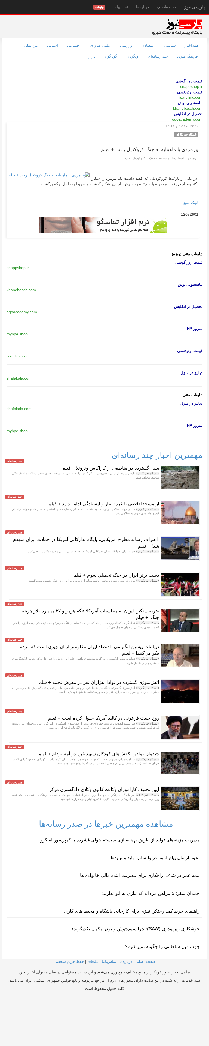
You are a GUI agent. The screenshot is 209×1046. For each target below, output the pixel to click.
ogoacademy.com (187, 119)
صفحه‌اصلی (166, 7)
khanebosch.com (187, 108)
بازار (92, 56)
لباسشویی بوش (190, 103)
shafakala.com (19, 378)
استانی (52, 45)
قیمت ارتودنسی (189, 92)
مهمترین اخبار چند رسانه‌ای (157, 454)
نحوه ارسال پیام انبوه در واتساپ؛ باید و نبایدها (155, 857)
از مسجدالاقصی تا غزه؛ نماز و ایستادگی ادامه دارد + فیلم (103, 503)
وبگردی (133, 56)
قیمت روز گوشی (188, 81)
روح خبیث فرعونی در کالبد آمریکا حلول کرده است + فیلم (103, 718)
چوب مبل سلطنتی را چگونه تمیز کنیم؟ (162, 946)
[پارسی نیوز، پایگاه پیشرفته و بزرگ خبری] (177, 27)
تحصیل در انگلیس (188, 114)
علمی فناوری (100, 45)
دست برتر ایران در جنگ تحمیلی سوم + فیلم (116, 575)
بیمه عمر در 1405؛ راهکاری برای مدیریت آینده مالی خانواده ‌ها (140, 875)
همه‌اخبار (191, 45)
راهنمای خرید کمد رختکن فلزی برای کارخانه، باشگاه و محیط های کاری (132, 911)
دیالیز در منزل (191, 373)
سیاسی (170, 45)
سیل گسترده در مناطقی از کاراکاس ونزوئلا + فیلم (110, 468)
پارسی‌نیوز (194, 7)
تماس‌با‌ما (120, 7)
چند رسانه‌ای (158, 56)
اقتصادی (148, 45)
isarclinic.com (190, 97)
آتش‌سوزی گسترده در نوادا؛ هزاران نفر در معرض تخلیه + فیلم (99, 682)
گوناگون (111, 56)
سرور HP (194, 328)
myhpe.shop (17, 334)
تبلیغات (93, 961)
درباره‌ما (142, 7)
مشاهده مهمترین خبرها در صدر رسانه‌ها (106, 823)
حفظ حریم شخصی (69, 961)
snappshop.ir (191, 86)
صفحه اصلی (145, 961)
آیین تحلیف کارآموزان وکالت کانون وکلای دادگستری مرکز (104, 789)
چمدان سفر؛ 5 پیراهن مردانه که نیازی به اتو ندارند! (151, 893)
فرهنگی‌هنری (187, 56)
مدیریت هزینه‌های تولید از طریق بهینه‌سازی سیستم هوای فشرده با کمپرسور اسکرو (120, 840)
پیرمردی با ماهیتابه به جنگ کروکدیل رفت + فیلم (149, 149)
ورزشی (126, 45)
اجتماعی (74, 45)
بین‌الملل (31, 45)
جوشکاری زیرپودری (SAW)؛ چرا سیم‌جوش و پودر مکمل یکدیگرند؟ (135, 928)
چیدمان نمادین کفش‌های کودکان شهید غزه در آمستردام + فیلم (98, 753)
